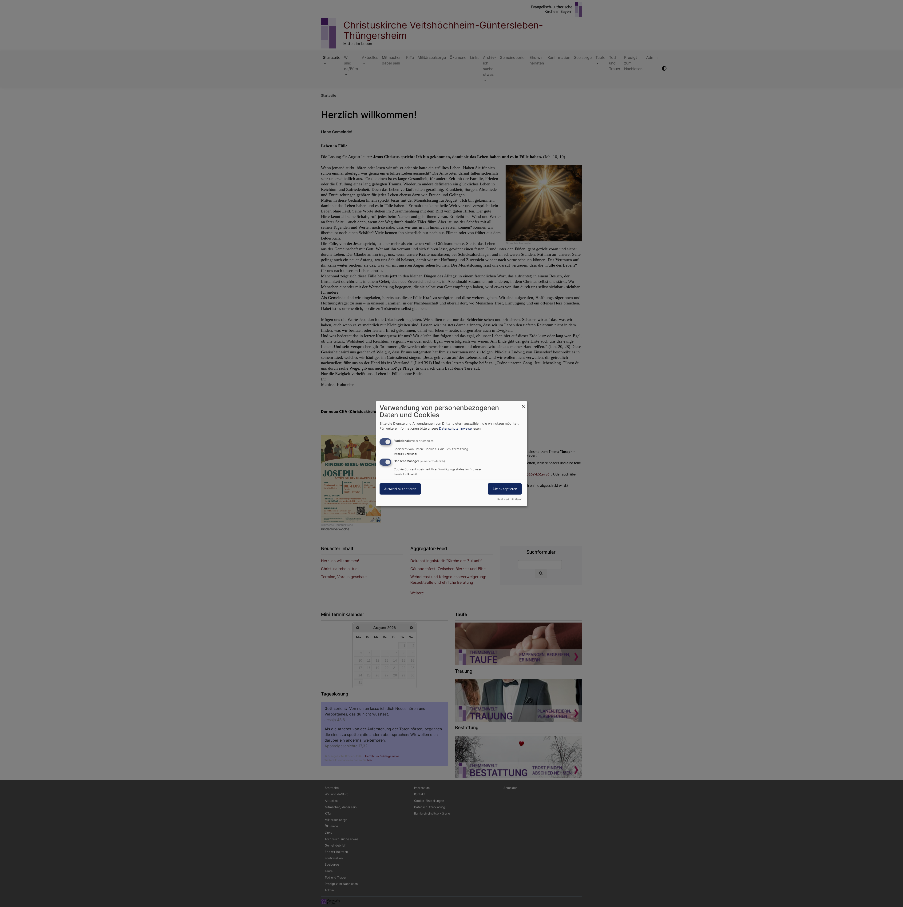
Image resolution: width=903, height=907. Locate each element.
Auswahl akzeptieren (400, 489)
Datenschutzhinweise (455, 428)
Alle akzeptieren (504, 489)
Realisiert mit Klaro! (509, 499)
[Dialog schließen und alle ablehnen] (523, 404)
